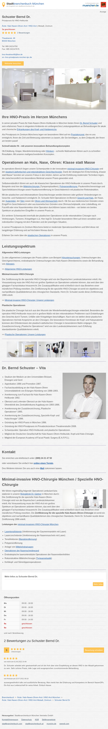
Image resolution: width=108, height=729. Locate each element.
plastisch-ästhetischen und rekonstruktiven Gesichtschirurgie (34, 172)
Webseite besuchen (13, 63)
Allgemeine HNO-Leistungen (18, 269)
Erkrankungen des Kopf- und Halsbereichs (37, 129)
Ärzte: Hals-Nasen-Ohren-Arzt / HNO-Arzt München (38, 697)
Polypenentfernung (68, 186)
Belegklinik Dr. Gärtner (30, 494)
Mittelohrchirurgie (31, 186)
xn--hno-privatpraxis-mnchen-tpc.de (17, 57)
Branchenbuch (8, 697)
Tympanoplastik (43, 558)
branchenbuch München (25, 3)
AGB (37, 719)
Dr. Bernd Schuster (89, 123)
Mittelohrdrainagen (24, 547)
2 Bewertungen (23, 33)
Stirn (22, 201)
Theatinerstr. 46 (9, 39)
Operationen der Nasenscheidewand (22, 551)
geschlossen (8, 29)
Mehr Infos (98, 584)
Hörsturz (50, 151)
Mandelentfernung (27, 539)
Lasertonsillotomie (13, 531)
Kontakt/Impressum (10, 719)
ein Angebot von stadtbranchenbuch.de (20, 6)
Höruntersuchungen (71, 257)
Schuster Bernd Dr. (62, 700)
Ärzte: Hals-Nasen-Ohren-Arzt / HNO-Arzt (19, 26)
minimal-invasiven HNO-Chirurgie (83, 169)
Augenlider (11, 201)
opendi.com (64, 724)
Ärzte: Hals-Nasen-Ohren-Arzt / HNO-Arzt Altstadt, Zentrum (26, 700)
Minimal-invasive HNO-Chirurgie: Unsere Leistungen (29, 300)
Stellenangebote (48, 719)
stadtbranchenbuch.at (34, 724)
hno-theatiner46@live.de (12, 54)
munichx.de (51, 724)
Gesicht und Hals (85, 198)
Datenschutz (26, 719)
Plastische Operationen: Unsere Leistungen (25, 334)
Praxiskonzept (77, 134)
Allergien (10, 264)
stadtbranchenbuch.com (12, 724)
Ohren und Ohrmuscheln (46, 201)
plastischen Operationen (39, 235)
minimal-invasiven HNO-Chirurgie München (38, 524)
